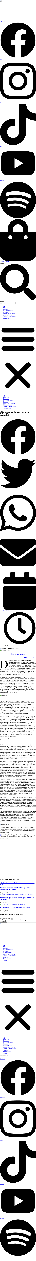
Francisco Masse (18, 654)
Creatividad (6, 307)
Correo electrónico (5, 918)
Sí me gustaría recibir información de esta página (15, 920)
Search (2, 263)
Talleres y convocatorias (9, 316)
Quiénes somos (7, 318)
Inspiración (6, 309)
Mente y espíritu (7, 315)
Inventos (5, 312)
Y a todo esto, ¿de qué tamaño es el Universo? (15, 907)
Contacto (5, 957)
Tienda (5, 960)
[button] (18, 357)
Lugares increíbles (8, 310)
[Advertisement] (18, 858)
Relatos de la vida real (9, 313)
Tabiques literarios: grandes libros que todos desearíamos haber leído (15, 888)
